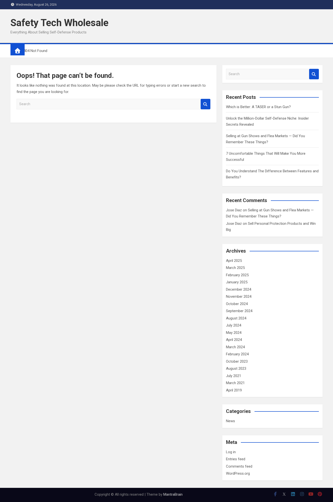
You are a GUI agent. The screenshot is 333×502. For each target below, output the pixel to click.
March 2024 (235, 347)
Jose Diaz (234, 210)
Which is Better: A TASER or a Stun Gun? (258, 107)
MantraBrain (173, 494)
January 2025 (236, 282)
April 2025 (234, 260)
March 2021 (235, 383)
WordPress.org (238, 473)
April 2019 (234, 390)
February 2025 (237, 275)
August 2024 (236, 318)
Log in (231, 452)
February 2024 (237, 354)
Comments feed (239, 466)
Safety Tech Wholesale (59, 23)
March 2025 (235, 268)
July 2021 (233, 376)
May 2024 (233, 332)
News (230, 421)
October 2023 (237, 361)
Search (205, 104)
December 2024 (238, 289)
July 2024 (233, 325)
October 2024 (237, 304)
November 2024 (238, 296)
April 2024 (234, 340)
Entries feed (235, 459)
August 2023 (236, 368)
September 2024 (239, 311)
